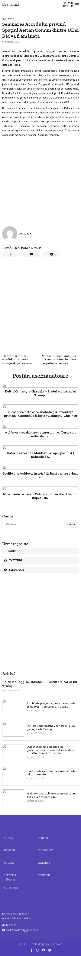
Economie (45, 850)
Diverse (44, 875)
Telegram (16, 569)
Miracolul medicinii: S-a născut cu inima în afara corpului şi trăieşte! (59, 359)
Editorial (11, 887)
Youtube (15, 560)
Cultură (10, 875)
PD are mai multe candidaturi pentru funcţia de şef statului (17, 359)
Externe (44, 862)
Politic (8, 19)
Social (9, 862)
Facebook (15, 551)
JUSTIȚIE (10, 850)
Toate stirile (67, 4)
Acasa (8, 838)
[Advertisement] (40, 179)
